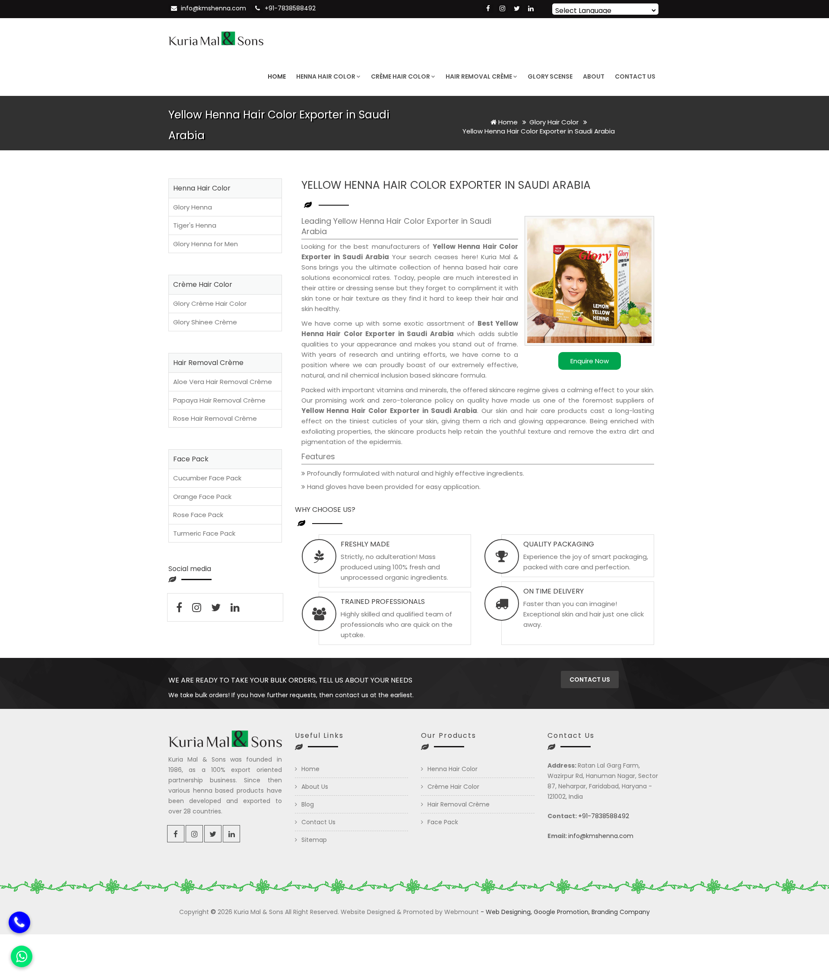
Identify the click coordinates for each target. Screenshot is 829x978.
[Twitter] (516, 8)
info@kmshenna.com (213, 8)
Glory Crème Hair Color (210, 303)
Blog (307, 804)
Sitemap (314, 839)
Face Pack (442, 822)
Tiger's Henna (194, 225)
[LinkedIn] (530, 8)
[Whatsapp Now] (21, 956)
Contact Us (635, 76)
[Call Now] (19, 922)
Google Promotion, (562, 912)
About (593, 76)
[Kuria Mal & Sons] (215, 37)
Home (277, 76)
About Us (314, 786)
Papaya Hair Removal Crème (219, 400)
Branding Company (621, 912)
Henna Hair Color (325, 76)
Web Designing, (509, 912)
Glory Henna (192, 207)
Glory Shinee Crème (205, 322)
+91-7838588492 (290, 8)
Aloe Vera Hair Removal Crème (222, 381)
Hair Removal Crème (479, 76)
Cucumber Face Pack (207, 478)
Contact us (590, 679)
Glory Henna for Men (205, 243)
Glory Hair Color (554, 122)
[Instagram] (502, 8)
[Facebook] (488, 8)
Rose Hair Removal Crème (215, 418)
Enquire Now (589, 360)
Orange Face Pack (202, 496)
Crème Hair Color (400, 76)
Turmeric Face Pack (204, 533)
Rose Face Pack (198, 514)
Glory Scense (550, 76)
